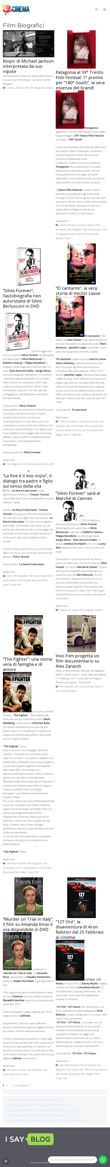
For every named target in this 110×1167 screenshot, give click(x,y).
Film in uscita (91, 426)
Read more (62, 221)
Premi (67, 238)
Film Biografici (37, 87)
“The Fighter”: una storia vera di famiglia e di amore (27, 664)
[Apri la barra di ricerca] (97, 9)
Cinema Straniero (69, 225)
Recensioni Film (94, 430)
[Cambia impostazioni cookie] (6, 1161)
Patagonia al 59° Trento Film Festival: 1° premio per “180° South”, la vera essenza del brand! (80, 80)
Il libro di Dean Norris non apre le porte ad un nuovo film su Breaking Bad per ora (47, 1120)
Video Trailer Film (73, 434)
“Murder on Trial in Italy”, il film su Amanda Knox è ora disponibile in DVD (28, 924)
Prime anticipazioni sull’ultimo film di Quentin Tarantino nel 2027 (38, 1105)
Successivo (24, 1085)
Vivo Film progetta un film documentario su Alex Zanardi (77, 661)
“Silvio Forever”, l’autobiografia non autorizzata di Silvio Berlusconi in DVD (22, 298)
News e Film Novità (88, 234)
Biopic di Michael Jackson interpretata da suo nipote (28, 66)
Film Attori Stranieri (89, 421)
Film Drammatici (75, 426)
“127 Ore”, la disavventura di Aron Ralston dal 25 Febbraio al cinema (80, 929)
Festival (91, 225)
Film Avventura (88, 1065)
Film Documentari (92, 229)
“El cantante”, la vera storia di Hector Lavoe (78, 290)
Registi (59, 434)
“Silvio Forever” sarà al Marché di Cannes (78, 495)
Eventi (82, 225)
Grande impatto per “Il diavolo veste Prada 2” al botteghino (36, 1115)
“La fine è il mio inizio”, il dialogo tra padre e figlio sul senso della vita (28, 481)
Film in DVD (48, 464)
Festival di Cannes (69, 610)
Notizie (49, 87)
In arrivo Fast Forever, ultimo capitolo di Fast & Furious (33, 1100)
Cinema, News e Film (18, 87)
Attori (9, 575)
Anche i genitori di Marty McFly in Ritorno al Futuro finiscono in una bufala (43, 1110)
